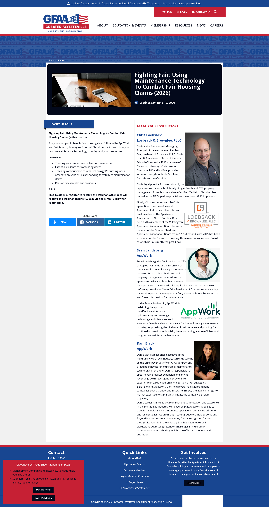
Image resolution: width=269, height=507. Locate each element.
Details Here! (43, 489)
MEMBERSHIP (160, 25)
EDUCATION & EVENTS (129, 25)
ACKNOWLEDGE (43, 497)
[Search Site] (216, 12)
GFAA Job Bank (134, 482)
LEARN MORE (194, 482)
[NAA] (203, 499)
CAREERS (216, 25)
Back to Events (57, 60)
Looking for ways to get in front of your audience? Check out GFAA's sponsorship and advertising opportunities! (136, 3)
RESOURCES (183, 25)
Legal (169, 502)
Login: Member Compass (134, 476)
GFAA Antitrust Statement (134, 488)
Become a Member (134, 470)
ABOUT (102, 25)
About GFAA (134, 458)
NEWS (201, 25)
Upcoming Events (134, 464)
